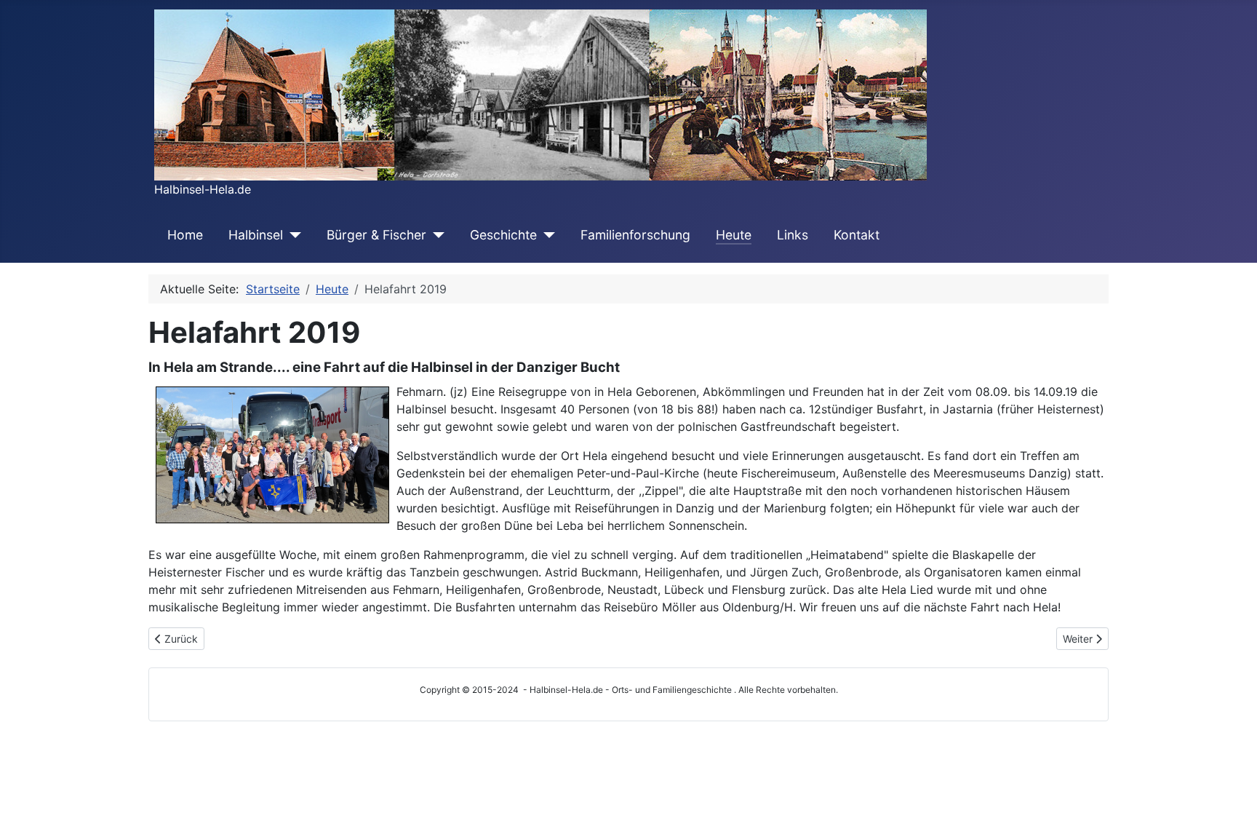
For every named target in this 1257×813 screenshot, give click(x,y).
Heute (733, 234)
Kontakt (856, 234)
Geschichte (503, 234)
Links (792, 234)
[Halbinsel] (292, 235)
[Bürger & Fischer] (435, 235)
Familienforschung (635, 234)
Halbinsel (255, 234)
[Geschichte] (546, 235)
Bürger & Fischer (376, 234)
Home (185, 234)
